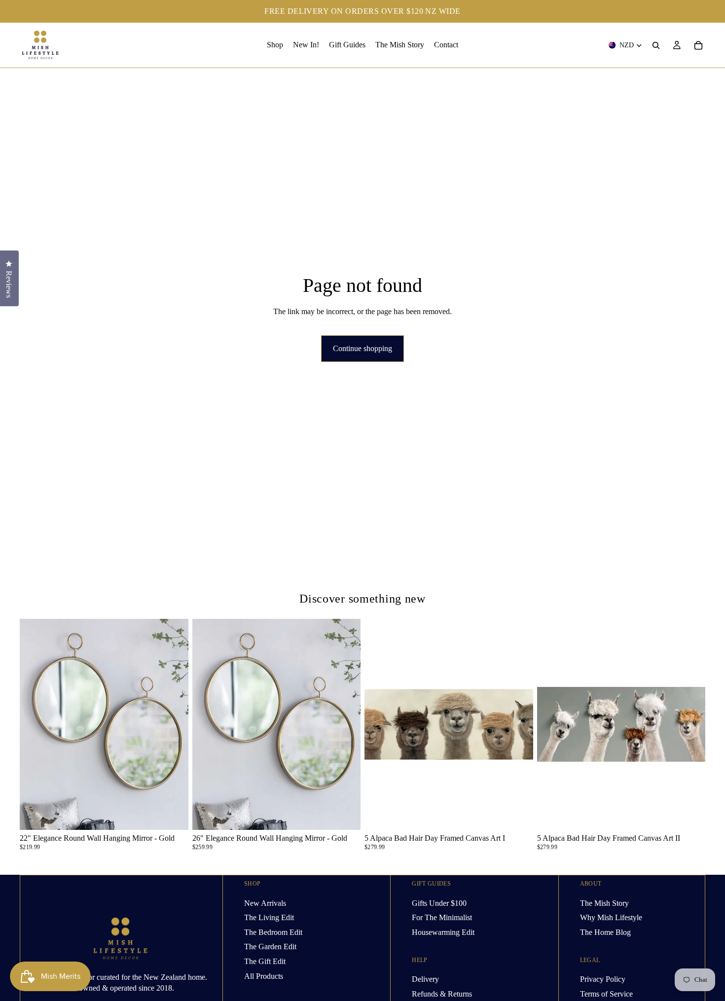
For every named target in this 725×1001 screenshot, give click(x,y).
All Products (263, 975)
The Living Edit (269, 917)
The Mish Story (604, 902)
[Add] (173, 814)
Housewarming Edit (443, 932)
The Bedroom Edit (273, 932)
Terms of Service (606, 993)
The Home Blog (605, 932)
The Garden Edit (270, 946)
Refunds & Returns (442, 993)
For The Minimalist (442, 917)
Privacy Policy (602, 979)
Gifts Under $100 (439, 902)
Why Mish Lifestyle (611, 917)
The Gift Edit (265, 961)
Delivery (425, 979)
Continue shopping (362, 348)
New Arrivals (265, 902)
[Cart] (698, 45)
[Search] (656, 45)
